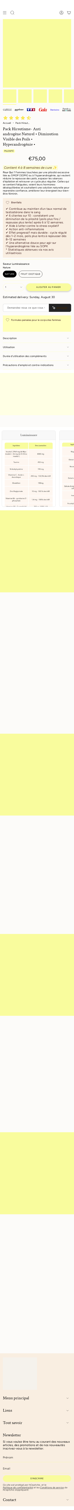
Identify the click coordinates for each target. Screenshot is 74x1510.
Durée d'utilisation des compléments (25, 356)
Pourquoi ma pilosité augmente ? (25, 1279)
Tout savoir (12, 1422)
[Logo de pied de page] (20, 1373)
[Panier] (69, 12)
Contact (9, 1499)
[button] (17, 118)
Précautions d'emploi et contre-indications (28, 365)
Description (10, 338)
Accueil (7, 122)
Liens (7, 1410)
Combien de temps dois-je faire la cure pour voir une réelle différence (32, 1265)
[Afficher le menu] (4, 12)
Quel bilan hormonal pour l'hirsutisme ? (29, 1303)
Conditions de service (52, 1487)
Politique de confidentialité (18, 1487)
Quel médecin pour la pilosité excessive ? (31, 1291)
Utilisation (9, 347)
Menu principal (16, 1398)
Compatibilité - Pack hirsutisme (24, 1236)
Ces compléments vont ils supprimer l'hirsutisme (27, 1249)
